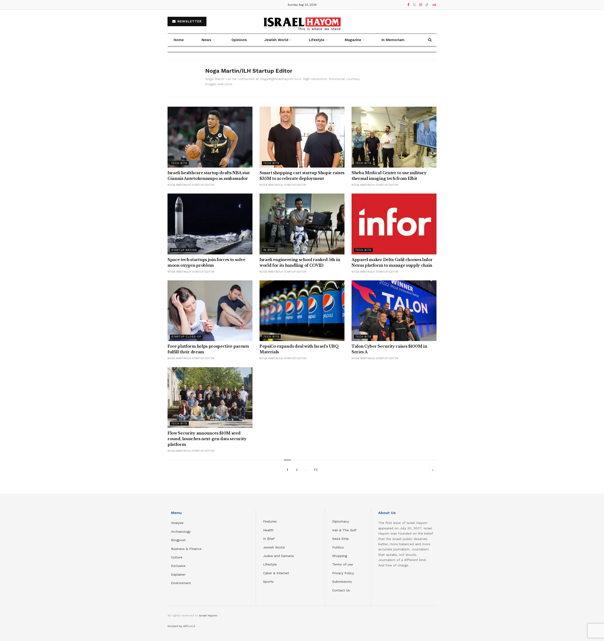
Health (268, 530)
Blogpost (178, 540)
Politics (338, 547)
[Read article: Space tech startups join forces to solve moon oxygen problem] (210, 224)
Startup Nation (184, 250)
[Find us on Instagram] (420, 5)
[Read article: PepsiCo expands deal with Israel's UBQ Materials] (302, 310)
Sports (268, 581)
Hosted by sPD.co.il (181, 626)
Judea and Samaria (278, 556)
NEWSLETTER (189, 21)
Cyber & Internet (276, 573)
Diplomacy (341, 521)
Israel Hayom (208, 615)
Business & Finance (186, 549)
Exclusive (178, 566)
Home (179, 40)
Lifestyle (270, 564)
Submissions (342, 581)
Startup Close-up (186, 336)
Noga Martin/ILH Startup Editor (191, 184)
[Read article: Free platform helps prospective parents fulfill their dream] (210, 310)
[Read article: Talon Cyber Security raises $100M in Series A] (394, 310)
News (206, 40)
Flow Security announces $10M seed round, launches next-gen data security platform (207, 439)
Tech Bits (179, 163)
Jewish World (274, 547)
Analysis (178, 523)
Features (270, 521)
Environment (181, 583)
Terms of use (342, 564)
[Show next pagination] (432, 469)
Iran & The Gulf (344, 530)
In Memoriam (393, 40)
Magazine (353, 40)
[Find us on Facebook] (408, 5)
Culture (176, 557)
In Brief (269, 250)
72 (316, 470)
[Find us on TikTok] (426, 5)
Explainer (178, 574)
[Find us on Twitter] (414, 5)
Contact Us (341, 590)
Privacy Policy (343, 573)
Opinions (239, 40)
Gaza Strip (340, 538)
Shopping (339, 556)
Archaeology (181, 531)
